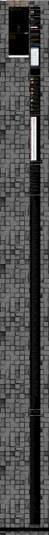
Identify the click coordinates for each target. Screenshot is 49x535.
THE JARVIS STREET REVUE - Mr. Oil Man (34, 266)
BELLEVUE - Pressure (34, 278)
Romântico (32, 501)
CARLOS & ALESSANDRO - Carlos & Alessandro (35, 381)
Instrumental (32, 471)
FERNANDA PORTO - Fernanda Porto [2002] (35, 227)
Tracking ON (37, 65)
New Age (32, 484)
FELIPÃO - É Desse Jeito (35, 214)
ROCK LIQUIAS (33, 179)
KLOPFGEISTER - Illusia (34, 370)
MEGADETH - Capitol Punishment (34, 366)
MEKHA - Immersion (34, 276)
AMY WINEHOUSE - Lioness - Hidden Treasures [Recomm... (34, 208)
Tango (31, 516)
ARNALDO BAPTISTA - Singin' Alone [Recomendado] (34, 339)
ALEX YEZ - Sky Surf (34, 231)
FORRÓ (31, 457)
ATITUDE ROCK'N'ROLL (34, 177)
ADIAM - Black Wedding (34, 394)
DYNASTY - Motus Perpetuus (34, 275)
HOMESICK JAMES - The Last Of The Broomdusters (35, 219)
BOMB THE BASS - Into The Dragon (34, 235)
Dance (31, 444)
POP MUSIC (32, 489)
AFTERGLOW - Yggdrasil (35, 209)
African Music (32, 418)
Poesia (31, 488)
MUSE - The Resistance (34, 302)
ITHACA (32, 176)
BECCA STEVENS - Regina (35, 313)
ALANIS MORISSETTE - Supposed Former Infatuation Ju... (34, 329)
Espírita (31, 449)
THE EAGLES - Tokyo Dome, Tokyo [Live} (34, 363)
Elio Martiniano (36, 411)
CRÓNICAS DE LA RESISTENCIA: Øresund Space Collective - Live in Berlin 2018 (35, 181)
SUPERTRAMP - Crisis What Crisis (34, 294)
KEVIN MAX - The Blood (34, 365)
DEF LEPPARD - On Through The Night (34, 393)
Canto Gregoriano (33, 430)
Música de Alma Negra (34, 189)
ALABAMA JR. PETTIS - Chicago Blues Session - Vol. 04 (35, 285)
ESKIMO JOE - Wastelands (35, 369)
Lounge (31, 476)
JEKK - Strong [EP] (34, 360)
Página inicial (19, 56)
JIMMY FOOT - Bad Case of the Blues (35, 240)
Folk (31, 456)
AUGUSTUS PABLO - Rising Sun (34, 340)
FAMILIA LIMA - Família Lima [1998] (34, 253)
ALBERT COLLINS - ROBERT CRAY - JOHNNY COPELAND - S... (35, 351)
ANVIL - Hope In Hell (34, 379)
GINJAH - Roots (33, 358)
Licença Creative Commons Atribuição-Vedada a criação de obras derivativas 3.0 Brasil (35, 22)
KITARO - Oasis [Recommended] (34, 264)
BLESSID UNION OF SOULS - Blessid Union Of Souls (35, 321)
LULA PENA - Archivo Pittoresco (34, 217)
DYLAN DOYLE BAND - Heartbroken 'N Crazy (34, 319)
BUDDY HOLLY (33, 178)
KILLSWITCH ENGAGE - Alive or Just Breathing (34, 384)
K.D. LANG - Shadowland (35, 279)
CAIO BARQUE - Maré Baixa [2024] (36, 81)
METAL (31, 481)
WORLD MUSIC (32, 523)
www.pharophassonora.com (34, 20)
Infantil (31, 470)
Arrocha (31, 422)
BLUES (31, 424)
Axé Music (32, 423)
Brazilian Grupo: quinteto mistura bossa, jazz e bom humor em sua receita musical (34, 191)
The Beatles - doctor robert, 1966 (34, 174)
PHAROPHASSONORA (18, 3)
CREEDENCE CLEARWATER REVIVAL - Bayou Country (35, 261)
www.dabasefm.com (33, 23)
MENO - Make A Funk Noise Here (34, 272)
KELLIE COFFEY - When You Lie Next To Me (34, 224)
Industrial (32, 469)
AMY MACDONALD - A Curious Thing (34, 342)
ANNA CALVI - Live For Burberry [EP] (34, 376)
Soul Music (32, 510)
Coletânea (32, 442)
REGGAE (32, 495)
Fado (31, 451)
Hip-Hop (31, 464)
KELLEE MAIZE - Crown (34, 359)
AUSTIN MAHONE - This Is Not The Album (35, 210)
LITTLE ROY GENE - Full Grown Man (35, 267)
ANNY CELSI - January (34, 286)
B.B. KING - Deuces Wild (34, 280)
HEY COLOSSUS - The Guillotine (34, 206)
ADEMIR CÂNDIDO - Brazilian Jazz (34, 335)
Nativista (32, 483)
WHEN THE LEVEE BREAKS (34, 175)
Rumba (31, 502)
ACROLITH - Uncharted (34, 347)
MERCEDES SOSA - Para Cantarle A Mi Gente (35, 237)
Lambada (32, 475)
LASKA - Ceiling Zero (34, 277)
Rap (31, 494)
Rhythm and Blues (33, 497)
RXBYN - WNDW (34, 293)
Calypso (31, 429)
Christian (32, 436)
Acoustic (31, 417)
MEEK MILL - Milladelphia (35, 371)
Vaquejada (32, 521)
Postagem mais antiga (25, 56)
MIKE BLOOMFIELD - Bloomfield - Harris (34, 333)
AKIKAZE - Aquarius (34, 355)
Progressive (32, 490)
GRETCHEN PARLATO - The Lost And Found (34, 372)
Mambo (31, 477)
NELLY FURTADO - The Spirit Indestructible (34, 290)
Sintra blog (32, 173)
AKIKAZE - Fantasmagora (35, 395)
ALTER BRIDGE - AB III (34, 287)
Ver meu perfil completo (36, 412)
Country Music (32, 443)
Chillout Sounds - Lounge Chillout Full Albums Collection (35, 170)
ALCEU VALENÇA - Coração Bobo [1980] (34, 283)
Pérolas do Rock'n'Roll (34, 185)
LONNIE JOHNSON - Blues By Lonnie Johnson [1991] (37, 108)
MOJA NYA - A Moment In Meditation (35, 239)
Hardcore (32, 463)
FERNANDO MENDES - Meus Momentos (34, 246)
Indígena (32, 468)
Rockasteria (32, 166)
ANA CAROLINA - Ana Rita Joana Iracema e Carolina (35, 378)
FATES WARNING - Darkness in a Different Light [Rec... (35, 244)
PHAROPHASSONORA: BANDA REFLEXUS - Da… (34, 54)
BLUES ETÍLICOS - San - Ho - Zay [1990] (35, 386)
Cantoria (32, 431)
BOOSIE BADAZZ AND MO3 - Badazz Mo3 (34, 312)
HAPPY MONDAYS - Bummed (34, 230)
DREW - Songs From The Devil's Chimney (35, 271)
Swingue (32, 514)
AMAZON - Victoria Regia (35, 225)
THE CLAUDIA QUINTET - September (35, 297)
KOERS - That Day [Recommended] (34, 309)
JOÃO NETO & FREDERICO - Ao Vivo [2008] (34, 307)
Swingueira (32, 515)
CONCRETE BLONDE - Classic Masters (34, 213)
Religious (32, 496)
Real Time (34, 65)
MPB (31, 482)
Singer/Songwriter (33, 508)
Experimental (32, 450)
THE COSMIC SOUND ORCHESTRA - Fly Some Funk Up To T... (35, 249)
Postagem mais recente (12, 56)
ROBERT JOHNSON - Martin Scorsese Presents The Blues (34, 301)
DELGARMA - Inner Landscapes (34, 263)
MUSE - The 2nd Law (34, 317)
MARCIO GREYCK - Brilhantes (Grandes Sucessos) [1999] (36, 96)
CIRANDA (32, 438)
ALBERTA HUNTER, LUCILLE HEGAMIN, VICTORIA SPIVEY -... (34, 390)
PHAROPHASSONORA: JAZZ (33, 51)
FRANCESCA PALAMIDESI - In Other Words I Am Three (35, 259)
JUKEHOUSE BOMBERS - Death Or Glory (35, 232)
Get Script (32, 65)
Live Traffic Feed (34, 47)
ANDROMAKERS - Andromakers (34, 374)
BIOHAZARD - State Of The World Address (35, 234)
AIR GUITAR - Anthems (34, 380)
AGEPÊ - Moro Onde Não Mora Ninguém (35, 391)
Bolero (31, 425)
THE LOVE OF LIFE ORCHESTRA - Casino (34, 361)
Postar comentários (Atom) (19, 58)
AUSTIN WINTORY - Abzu (35, 364)
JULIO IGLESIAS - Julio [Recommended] (34, 257)
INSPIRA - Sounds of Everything (34, 254)
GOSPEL (32, 462)
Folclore (31, 455)
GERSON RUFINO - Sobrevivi (34, 242)
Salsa (31, 503)
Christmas (32, 437)
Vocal (31, 522)
